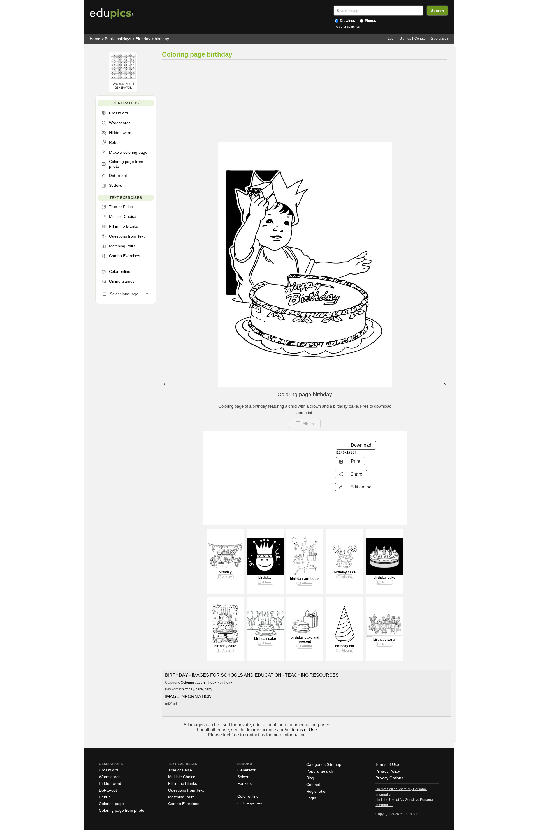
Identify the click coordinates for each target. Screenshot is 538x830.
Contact (420, 38)
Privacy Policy (387, 771)
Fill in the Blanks (182, 783)
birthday (162, 38)
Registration (317, 791)
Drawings (347, 21)
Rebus (104, 797)
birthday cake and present (305, 640)
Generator (246, 770)
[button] (355, 487)
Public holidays (118, 38)
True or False (180, 770)
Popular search (319, 771)
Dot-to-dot (108, 790)
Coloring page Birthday (198, 682)
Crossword (108, 770)
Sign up (405, 38)
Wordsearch (109, 776)
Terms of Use (304, 729)
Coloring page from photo (121, 810)
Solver (243, 776)
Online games (249, 803)
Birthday (143, 38)
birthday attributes (304, 579)
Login (392, 38)
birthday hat (344, 646)
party (208, 689)
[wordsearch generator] (123, 90)
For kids (244, 783)
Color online (248, 796)
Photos (370, 21)
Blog (310, 778)
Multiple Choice (181, 776)
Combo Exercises (183, 803)
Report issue (439, 38)
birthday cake (345, 572)
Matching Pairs (181, 797)
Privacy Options (389, 778)
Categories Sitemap (323, 764)
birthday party (384, 640)
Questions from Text (186, 790)
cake (199, 689)
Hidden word (110, 783)
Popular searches (347, 26)
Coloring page (111, 803)
